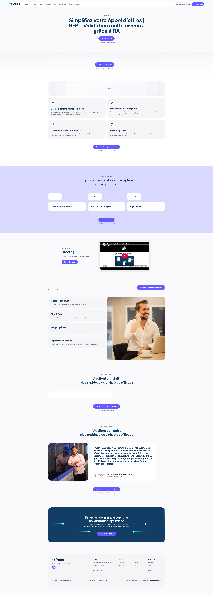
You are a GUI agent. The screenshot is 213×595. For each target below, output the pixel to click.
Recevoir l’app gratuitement (150, 287)
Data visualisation (98, 568)
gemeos (105, 580)
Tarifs (70, 4)
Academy (77, 4)
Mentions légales (143, 580)
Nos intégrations (97, 570)
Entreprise (48, 4)
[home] (14, 4)
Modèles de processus (59, 4)
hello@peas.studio (155, 580)
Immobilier (122, 565)
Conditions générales (131, 580)
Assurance (122, 562)
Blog (41, 4)
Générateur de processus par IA (102, 562)
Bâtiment (135, 562)
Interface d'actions (98, 565)
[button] (26, 4)
